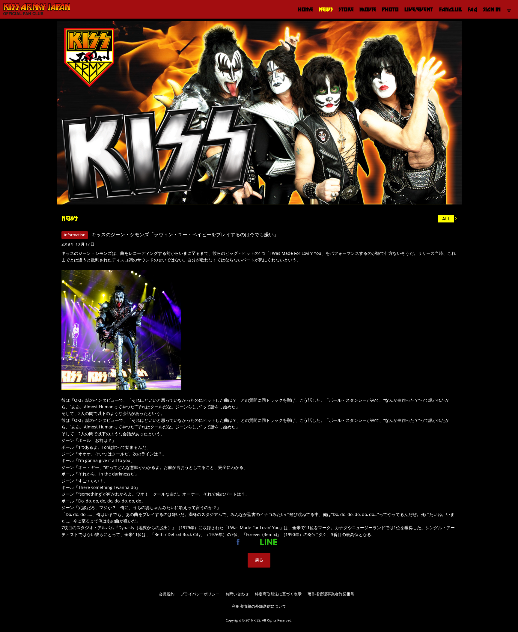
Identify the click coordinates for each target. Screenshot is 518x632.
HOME (305, 9)
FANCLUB (450, 9)
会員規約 (166, 594)
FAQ (472, 9)
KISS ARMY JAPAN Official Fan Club (34, 9)
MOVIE (367, 9)
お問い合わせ (237, 594)
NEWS (326, 9)
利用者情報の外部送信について (259, 606)
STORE (346, 9)
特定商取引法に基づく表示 (278, 594)
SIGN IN (492, 9)
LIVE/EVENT (418, 9)
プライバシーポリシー (199, 594)
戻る (259, 560)
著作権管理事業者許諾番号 (331, 594)
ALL (446, 219)
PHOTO (390, 9)
